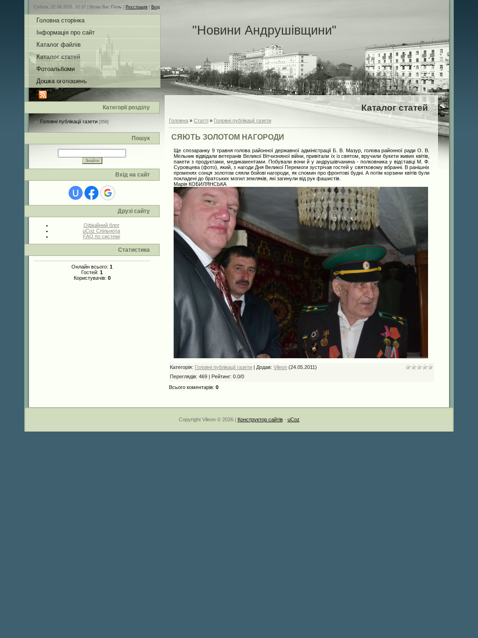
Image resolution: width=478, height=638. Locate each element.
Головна (178, 120)
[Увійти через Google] (107, 192)
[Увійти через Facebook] (91, 193)
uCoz (294, 419)
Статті (201, 120)
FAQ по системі (101, 236)
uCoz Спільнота (101, 231)
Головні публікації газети (69, 121)
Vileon (280, 367)
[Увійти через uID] (76, 193)
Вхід (155, 7)
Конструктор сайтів (260, 419)
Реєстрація (137, 7)
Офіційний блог (102, 225)
